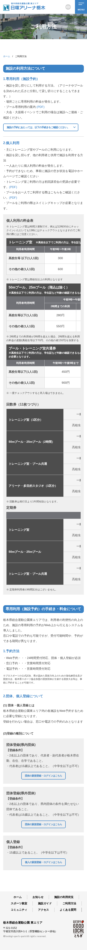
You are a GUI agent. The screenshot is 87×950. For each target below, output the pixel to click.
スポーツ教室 (19, 903)
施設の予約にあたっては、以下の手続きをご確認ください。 (38, 127)
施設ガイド (45, 903)
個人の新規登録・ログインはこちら (43, 862)
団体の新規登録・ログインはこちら (43, 775)
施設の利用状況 (63, 897)
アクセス (43, 909)
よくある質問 (68, 909)
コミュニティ (19, 909)
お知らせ (38, 897)
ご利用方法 (69, 903)
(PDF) (41, 107)
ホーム (6, 56)
